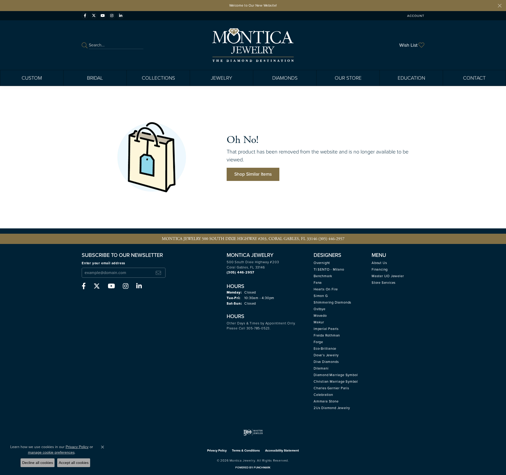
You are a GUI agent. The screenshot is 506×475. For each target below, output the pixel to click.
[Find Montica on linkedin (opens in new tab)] (121, 16)
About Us (379, 262)
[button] (415, 15)
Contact (474, 78)
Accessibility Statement (282, 450)
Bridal (95, 78)
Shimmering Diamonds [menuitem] (332, 302)
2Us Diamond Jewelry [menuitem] (332, 407)
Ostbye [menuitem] (319, 308)
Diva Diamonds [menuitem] (326, 361)
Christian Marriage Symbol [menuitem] (336, 381)
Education (411, 78)
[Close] (499, 5)
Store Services (384, 282)
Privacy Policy (217, 450)
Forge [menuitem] (318, 341)
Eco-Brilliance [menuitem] (325, 348)
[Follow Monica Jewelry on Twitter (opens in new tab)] (94, 16)
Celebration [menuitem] (323, 394)
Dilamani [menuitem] (321, 368)
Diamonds (285, 78)
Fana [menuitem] (318, 282)
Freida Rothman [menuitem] (327, 335)
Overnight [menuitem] (322, 262)
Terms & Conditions (246, 450)
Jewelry (221, 78)
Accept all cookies (74, 462)
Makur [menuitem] (319, 322)
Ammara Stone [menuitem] (326, 401)
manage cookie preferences (51, 452)
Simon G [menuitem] (321, 295)
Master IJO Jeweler (388, 276)
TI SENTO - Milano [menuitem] (329, 269)
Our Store (348, 78)
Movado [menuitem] (320, 315)
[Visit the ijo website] (253, 432)
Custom (32, 78)
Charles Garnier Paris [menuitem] (331, 388)
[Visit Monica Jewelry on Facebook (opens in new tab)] (85, 16)
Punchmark (262, 467)
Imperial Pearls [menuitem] (326, 328)
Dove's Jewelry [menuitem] (326, 355)
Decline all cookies (37, 462)
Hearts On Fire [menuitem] (326, 289)
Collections (158, 78)
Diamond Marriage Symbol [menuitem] (336, 374)
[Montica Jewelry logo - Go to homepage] (253, 45)
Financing (380, 269)
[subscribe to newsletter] (158, 272)
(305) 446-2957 (331, 239)
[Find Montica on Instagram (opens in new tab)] (112, 16)
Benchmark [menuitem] (323, 276)
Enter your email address (103, 263)
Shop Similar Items (253, 174)
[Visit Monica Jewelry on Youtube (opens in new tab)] (103, 16)
